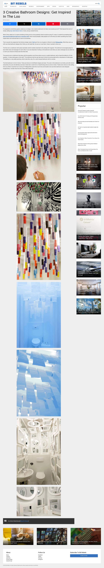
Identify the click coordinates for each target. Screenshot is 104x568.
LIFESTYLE (61, 6)
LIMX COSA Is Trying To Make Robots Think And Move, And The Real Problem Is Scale (88, 204)
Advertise (8, 557)
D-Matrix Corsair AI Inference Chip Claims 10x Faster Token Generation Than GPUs (88, 236)
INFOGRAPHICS (75, 6)
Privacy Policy (9, 559)
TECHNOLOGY (13, 6)
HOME (5, 6)
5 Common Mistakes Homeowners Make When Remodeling (86, 291)
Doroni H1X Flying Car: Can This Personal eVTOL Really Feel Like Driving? (88, 273)
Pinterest (40, 557)
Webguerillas (59, 42)
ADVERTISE (84, 6)
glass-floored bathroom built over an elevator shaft (16, 36)
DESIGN (54, 6)
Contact (8, 556)
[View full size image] (38, 92)
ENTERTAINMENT (40, 6)
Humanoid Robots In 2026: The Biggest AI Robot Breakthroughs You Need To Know (88, 166)
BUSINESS (31, 6)
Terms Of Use (9, 560)
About (7, 555)
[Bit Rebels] (17, 4)
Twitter (39, 556)
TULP (33, 42)
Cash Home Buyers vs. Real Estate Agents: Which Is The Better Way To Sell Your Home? (88, 97)
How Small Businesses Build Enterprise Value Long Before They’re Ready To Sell (87, 59)
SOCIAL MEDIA (22, 6)
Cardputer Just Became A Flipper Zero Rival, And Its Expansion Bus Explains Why (84, 542)
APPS (48, 6)
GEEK (68, 6)
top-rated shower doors (16, 31)
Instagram (40, 559)
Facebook (40, 555)
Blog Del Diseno (24, 521)
